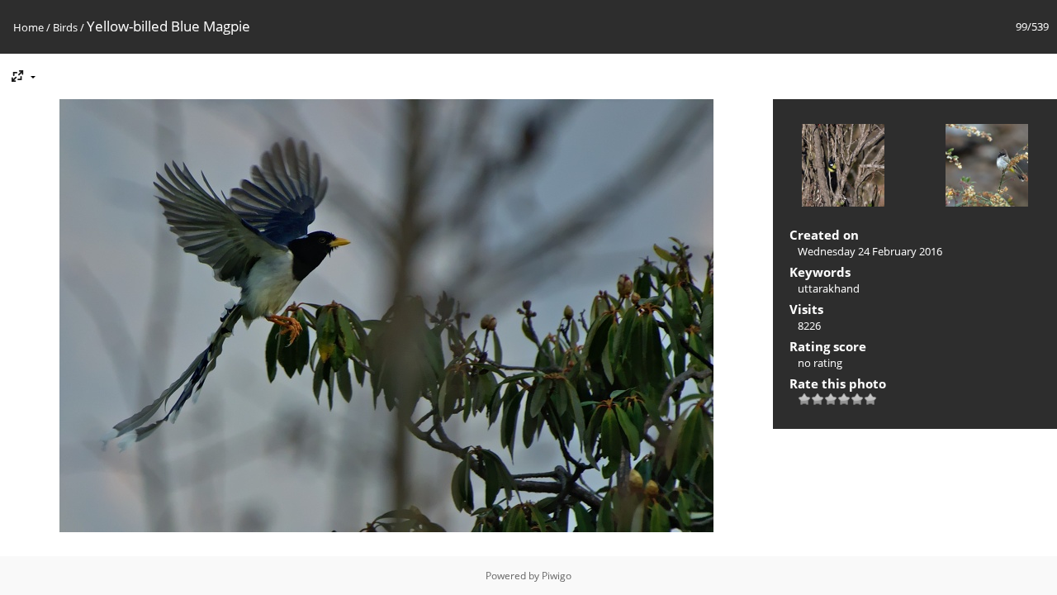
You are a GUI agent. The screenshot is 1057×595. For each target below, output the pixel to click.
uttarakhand (829, 288)
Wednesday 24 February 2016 (870, 251)
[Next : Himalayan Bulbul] (987, 167)
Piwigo (556, 576)
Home (28, 27)
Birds (65, 27)
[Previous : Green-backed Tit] (843, 167)
